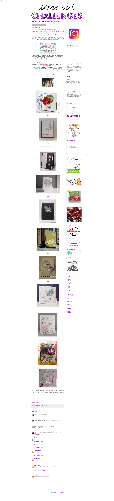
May (69, 308)
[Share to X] (44, 405)
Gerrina (48, 253)
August (69, 304)
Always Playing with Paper (56, 67)
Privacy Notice (56, 21)
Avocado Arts (48, 39)
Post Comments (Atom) (39, 483)
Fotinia (35, 475)
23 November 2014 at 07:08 (38, 441)
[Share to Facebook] (45, 405)
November (70, 294)
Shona (48, 173)
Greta (35, 444)
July (69, 305)
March (69, 311)
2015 (68, 290)
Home (33, 21)
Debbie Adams (36, 450)
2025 (68, 276)
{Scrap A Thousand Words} (38, 469)
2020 (68, 283)
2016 (68, 289)
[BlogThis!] (43, 405)
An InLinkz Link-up (35, 402)
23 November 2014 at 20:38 (38, 447)
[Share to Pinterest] (46, 405)
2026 (68, 275)
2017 (68, 287)
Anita (48, 143)
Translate (74, 47)
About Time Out (37, 21)
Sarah (48, 281)
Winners (69, 298)
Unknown (35, 465)
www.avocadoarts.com (46, 64)
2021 (68, 282)
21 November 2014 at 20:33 (38, 427)
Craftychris (36, 413)
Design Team (44, 21)
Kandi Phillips (36, 458)
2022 (68, 280)
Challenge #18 (70, 299)
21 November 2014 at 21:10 (38, 434)
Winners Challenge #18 (72, 295)
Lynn (48, 310)
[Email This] (42, 405)
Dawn (48, 366)
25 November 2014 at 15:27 (38, 455)
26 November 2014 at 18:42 (38, 462)
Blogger (61, 492)
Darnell (35, 437)
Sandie (48, 196)
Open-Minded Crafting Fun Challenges (40, 470)
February (69, 312)
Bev (48, 115)
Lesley (47, 67)
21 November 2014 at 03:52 (38, 421)
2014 (68, 291)
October (69, 301)
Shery (48, 338)
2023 (68, 279)
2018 (68, 286)
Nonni (48, 149)
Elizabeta (47, 225)
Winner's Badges (50, 21)
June (69, 307)
